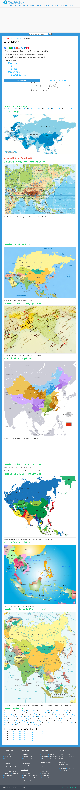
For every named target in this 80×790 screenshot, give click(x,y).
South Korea (45, 758)
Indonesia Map (9, 715)
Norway (15, 771)
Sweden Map (7, 773)
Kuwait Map (13, 719)
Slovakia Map (46, 767)
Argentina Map (27, 780)
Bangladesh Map (69, 715)
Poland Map (26, 765)
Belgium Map (7, 771)
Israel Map (35, 715)
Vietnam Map (21, 713)
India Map (65, 713)
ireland (72, 5)
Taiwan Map (10, 711)
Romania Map (26, 775)
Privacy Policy (71, 768)
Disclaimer (64, 770)
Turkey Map (25, 769)
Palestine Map (24, 723)
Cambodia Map (30, 717)
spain (57, 5)
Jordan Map (60, 717)
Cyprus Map (53, 758)
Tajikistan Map (20, 711)
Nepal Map (42, 721)
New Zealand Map (8, 750)
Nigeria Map (52, 754)
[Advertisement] (40, 20)
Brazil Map (35, 777)
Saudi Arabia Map (68, 723)
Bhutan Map (10, 717)
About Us (63, 768)
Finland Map (16, 773)
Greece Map (26, 777)
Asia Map (23, 109)
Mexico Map (7, 756)
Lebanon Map (44, 719)
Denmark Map (8, 777)
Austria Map (25, 750)
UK (27, 5)
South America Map (34, 109)
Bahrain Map (58, 715)
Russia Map (57, 723)
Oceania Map (56, 109)
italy (52, 5)
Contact (62, 750)
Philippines (7, 763)
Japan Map (50, 717)
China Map (41, 717)
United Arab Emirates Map (61, 711)
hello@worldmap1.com (65, 764)
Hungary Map (53, 756)
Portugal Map (26, 773)
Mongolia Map (20, 721)
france (39, 5)
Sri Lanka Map (34, 725)
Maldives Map (9, 721)
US (16, 5)
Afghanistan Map (46, 715)
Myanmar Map (32, 721)
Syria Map (44, 725)
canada (32, 5)
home (12, 38)
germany (46, 5)
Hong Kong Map (54, 713)
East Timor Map (42, 713)
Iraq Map (27, 715)
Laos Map (34, 719)
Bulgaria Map (8, 761)
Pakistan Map (13, 723)
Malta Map (45, 756)
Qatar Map (47, 723)
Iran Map (19, 715)
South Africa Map (9, 754)
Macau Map (55, 719)
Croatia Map (45, 775)
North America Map (11, 109)
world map (19, 38)
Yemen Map (31, 713)
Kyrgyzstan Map (24, 719)
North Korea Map (61, 721)
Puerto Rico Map (46, 769)
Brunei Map (20, 717)
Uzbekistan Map (9, 713)
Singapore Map (9, 725)
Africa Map (46, 109)
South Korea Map (22, 725)
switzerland (64, 5)
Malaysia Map (65, 719)
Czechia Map (26, 763)
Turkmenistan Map (44, 711)
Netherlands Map (46, 762)
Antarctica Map (68, 109)
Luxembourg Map (46, 773)
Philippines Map (36, 723)
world (11, 5)
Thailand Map (31, 711)
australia (22, 5)
